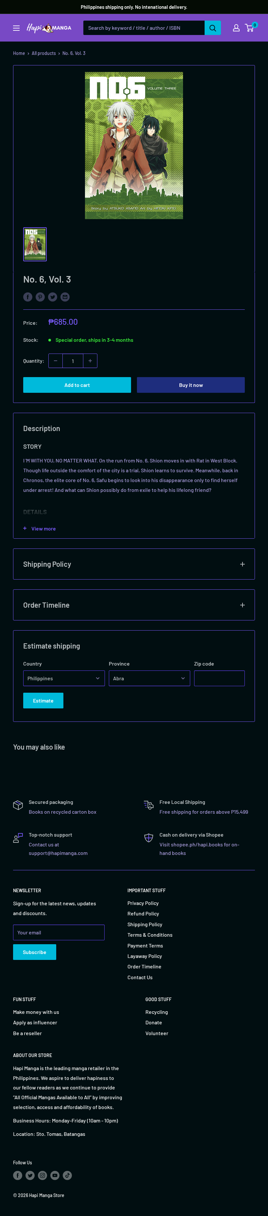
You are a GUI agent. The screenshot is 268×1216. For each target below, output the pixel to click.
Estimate (43, 700)
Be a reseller (27, 1033)
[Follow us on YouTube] (54, 1175)
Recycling (156, 1012)
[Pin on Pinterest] (40, 296)
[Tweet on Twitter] (52, 296)
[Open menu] (16, 28)
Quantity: (33, 360)
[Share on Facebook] (27, 296)
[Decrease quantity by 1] (55, 361)
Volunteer (156, 1033)
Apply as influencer (35, 1022)
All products (44, 53)
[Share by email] (65, 296)
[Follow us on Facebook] (17, 1175)
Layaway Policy (144, 956)
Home (19, 53)
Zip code (204, 663)
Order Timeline (144, 966)
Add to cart (77, 385)
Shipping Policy (144, 924)
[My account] (236, 27)
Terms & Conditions (150, 934)
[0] (249, 28)
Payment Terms (145, 945)
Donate (153, 1022)
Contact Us (140, 977)
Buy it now (191, 385)
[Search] (213, 28)
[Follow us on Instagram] (42, 1175)
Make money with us (36, 1012)
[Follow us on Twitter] (30, 1175)
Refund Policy (143, 913)
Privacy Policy (143, 903)
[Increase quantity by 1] (90, 361)
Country (32, 663)
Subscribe (34, 952)
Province (119, 663)
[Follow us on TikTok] (67, 1175)
